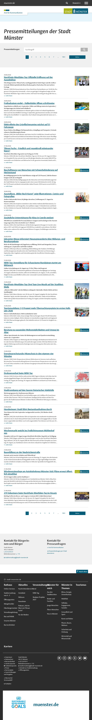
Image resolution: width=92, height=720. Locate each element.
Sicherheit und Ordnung (66, 631)
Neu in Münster (52, 614)
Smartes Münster (10, 621)
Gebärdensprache (10, 666)
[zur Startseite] (76, 11)
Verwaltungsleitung (10, 612)
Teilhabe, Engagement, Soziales (65, 605)
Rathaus (8, 584)
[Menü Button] (86, 3)
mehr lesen (8, 96)
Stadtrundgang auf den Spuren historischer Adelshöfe (29, 390)
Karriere (8, 646)
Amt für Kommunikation (56, 547)
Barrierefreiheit (9, 625)
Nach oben (83, 572)
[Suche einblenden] (67, 3)
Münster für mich (53, 586)
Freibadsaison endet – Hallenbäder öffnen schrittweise (29, 103)
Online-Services (9, 589)
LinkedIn (59, 658)
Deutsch (76, 3)
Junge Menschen (52, 605)
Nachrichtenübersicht (24, 589)
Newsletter (22, 601)
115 (18, 554)
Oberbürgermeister (10, 608)
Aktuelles (23, 584)
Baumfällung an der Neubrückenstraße (22, 452)
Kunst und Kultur (67, 619)
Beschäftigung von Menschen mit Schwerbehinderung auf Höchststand (31, 171)
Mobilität (64, 599)
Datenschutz (9, 659)
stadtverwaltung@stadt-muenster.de (16, 557)
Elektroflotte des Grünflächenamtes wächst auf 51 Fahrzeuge (27, 125)
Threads (75, 658)
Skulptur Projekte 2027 (39, 598)
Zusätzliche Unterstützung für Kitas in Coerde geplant (29, 217)
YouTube (85, 658)
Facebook (70, 658)
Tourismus (81, 584)
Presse (7, 668)
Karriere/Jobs (9, 670)
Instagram (64, 658)
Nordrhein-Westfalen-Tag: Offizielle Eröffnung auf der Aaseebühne (28, 78)
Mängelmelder (9, 604)
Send (34, 589)
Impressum (8, 657)
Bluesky (80, 658)
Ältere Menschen (53, 610)
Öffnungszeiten (9, 600)
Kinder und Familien (51, 600)
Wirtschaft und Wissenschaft (66, 637)
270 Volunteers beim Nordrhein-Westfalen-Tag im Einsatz (30, 493)
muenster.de (9, 3)
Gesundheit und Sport (66, 613)
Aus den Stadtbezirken (52, 593)
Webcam (21, 597)
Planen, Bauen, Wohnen (66, 624)
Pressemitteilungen (12, 49)
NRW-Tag (36, 593)
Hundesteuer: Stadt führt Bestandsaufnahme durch (28, 409)
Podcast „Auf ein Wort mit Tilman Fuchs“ (24, 608)
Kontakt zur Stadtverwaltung (28, 668)
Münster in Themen (66, 586)
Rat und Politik (9, 616)
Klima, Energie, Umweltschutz (66, 593)
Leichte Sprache (10, 663)
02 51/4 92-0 (9, 552)
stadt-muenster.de (14, 579)
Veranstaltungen (39, 584)
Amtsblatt (21, 593)
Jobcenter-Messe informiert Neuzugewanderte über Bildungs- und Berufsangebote (34, 240)
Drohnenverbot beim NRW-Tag (18, 373)
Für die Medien (23, 615)
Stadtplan (8, 684)
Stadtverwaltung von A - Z (9, 594)
